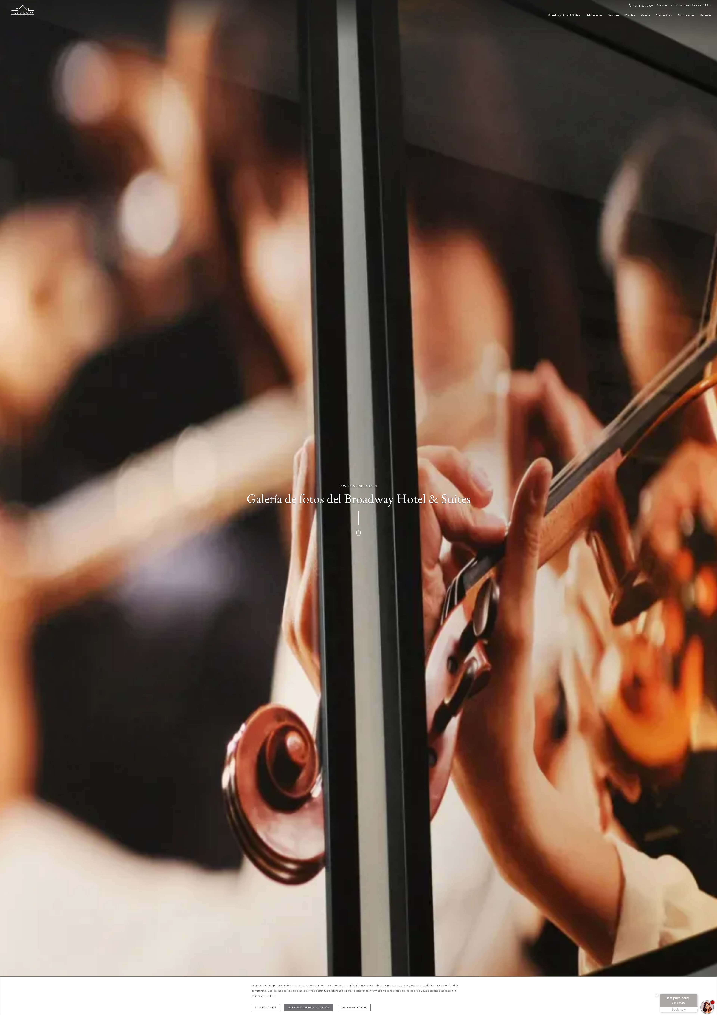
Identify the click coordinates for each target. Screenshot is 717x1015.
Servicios (613, 15)
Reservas (705, 15)
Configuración (265, 1007)
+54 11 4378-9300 (643, 5)
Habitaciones (594, 15)
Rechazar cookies (354, 1007)
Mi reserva (676, 5)
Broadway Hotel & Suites (564, 15)
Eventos (630, 15)
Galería (645, 15)
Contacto (662, 5)
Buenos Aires (664, 15)
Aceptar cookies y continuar (308, 1007)
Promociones (686, 15)
